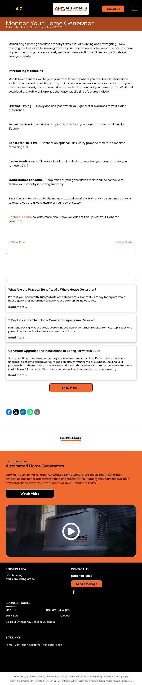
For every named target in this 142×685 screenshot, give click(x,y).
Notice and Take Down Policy (89, 676)
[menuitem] (10, 645)
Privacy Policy (20, 676)
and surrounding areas (20, 579)
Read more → (18, 307)
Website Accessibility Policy (116, 676)
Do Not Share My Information (43, 676)
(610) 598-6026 (81, 576)
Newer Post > (125, 242)
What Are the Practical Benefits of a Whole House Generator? (52, 289)
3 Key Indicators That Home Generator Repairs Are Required (51, 320)
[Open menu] (134, 8)
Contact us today (20, 217)
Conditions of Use (67, 676)
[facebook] (73, 593)
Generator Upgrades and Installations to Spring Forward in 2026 (54, 351)
